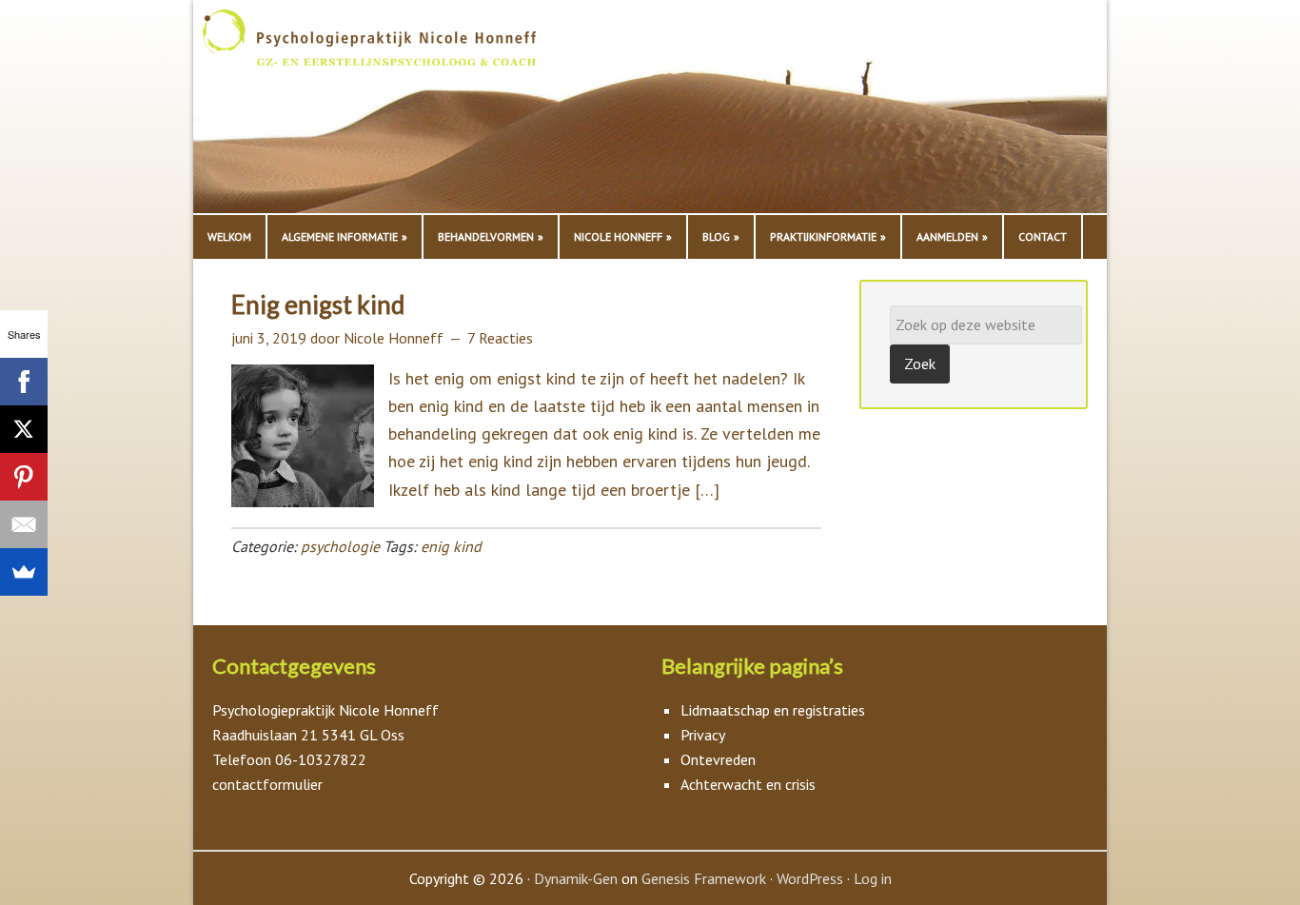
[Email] (24, 524)
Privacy (702, 734)
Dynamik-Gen (576, 878)
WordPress (810, 878)
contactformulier (267, 784)
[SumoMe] (24, 572)
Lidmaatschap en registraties (772, 709)
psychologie (340, 546)
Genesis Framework (703, 878)
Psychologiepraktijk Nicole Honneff (393, 111)
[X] (24, 429)
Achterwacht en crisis (748, 784)
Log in (873, 878)
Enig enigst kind (317, 304)
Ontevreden (718, 759)
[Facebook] (24, 381)
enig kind (451, 546)
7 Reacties (500, 337)
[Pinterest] (24, 477)
